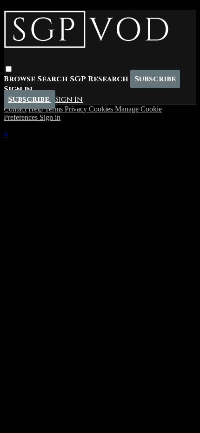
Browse (20, 79)
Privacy (77, 109)
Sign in (18, 89)
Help (36, 109)
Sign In (69, 99)
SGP (78, 79)
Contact (15, 109)
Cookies (102, 109)
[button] (9, 69)
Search (53, 79)
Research (108, 79)
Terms (55, 109)
